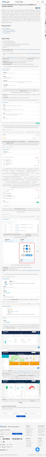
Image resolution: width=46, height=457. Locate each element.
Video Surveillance (28, 427)
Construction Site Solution (41, 434)
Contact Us (39, 442)
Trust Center (40, 445)
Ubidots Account (6, 33)
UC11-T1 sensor (23, 19)
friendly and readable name (23, 372)
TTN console (21, 49)
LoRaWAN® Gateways (29, 432)
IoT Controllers (28, 434)
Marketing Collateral (29, 445)
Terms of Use (39, 454)
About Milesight (40, 440)
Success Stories (40, 441)
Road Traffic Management (41, 431)
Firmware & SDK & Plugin (29, 442)
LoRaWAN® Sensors (28, 431)
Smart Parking (40, 432)
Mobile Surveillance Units (41, 427)
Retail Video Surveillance (41, 435)
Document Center (28, 441)
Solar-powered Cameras (29, 430)
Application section (11, 57)
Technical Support (28, 440)
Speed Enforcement (41, 430)
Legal (38, 446)
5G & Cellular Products (29, 435)
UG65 (4, 29)
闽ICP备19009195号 (32, 454)
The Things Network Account (9, 31)
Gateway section (33, 49)
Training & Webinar (28, 446)
